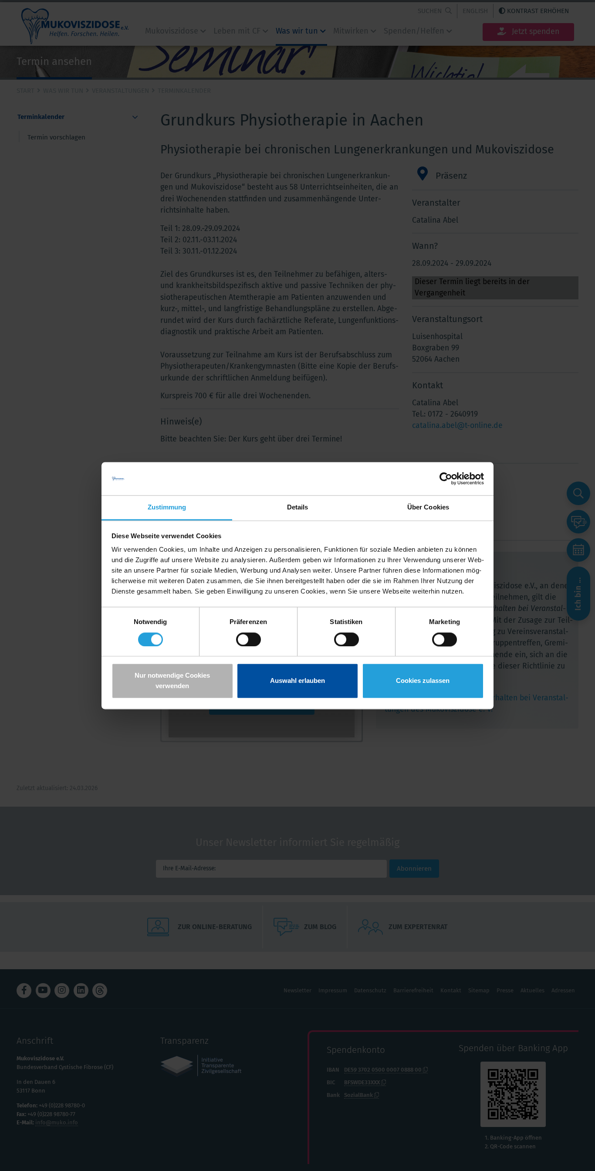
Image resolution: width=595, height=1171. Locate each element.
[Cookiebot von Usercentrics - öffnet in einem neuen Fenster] (446, 478)
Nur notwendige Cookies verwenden (172, 681)
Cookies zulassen (423, 681)
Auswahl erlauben (297, 681)
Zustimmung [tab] (167, 507)
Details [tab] (297, 507)
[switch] (248, 639)
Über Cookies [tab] (428, 507)
